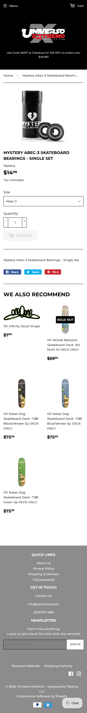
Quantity (10, 213)
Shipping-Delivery (58, 666)
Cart (80, 6)
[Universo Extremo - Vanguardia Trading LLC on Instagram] (79, 674)
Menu (13, 6)
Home (8, 75)
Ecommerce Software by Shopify (42, 696)
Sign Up (75, 644)
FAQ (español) (44, 579)
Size (6, 192)
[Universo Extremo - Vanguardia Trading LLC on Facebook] (70, 674)
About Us (43, 563)
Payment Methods (26, 666)
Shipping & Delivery (43, 574)
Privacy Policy (43, 568)
